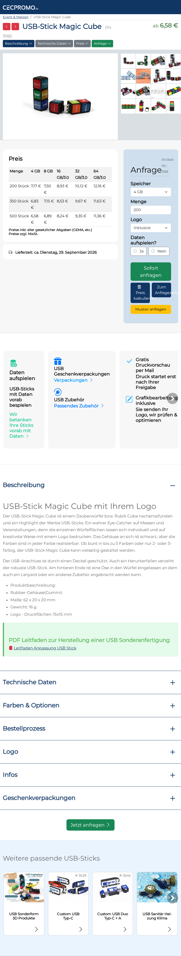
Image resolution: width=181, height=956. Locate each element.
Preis (80, 43)
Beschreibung (17, 43)
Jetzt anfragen (88, 825)
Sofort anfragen (151, 271)
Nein (161, 251)
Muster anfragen (150, 309)
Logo (10, 751)
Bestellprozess (24, 728)
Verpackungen (71, 380)
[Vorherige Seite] (6, 26)
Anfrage (101, 43)
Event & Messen (16, 17)
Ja (141, 251)
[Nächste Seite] (15, 26)
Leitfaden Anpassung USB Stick (45, 648)
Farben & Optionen (31, 705)
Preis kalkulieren (142, 295)
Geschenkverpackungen (39, 797)
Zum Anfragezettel (163, 290)
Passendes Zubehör (76, 406)
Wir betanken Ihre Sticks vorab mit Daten (21, 425)
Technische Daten (52, 43)
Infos (10, 774)
